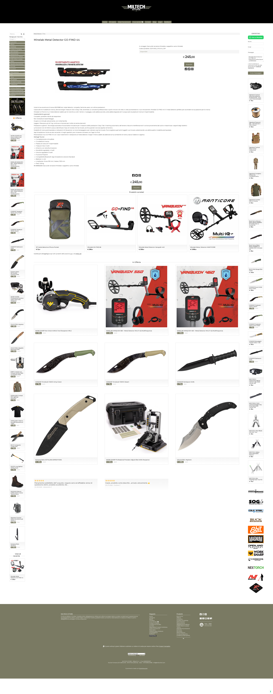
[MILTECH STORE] (136, 8)
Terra (12, 77)
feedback (167, 22)
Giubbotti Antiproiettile (16, 90)
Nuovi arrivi (13, 42)
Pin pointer (14, 79)
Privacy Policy (153, 635)
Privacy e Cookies (154, 623)
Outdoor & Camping (16, 49)
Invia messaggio (255, 73)
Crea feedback (153, 632)
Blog (154, 22)
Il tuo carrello (137, 22)
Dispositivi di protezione (16, 64)
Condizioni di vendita (155, 624)
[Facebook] (201, 614)
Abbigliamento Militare (16, 56)
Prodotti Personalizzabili (17, 92)
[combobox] (17, 39)
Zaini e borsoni (14, 51)
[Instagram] (203, 614)
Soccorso (12, 66)
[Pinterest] (206, 614)
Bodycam (12, 95)
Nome (249, 41)
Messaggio (251, 52)
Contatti (148, 22)
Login (160, 22)
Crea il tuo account (124, 22)
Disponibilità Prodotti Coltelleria (158, 627)
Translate (142, 655)
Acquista (189, 64)
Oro (44, 33)
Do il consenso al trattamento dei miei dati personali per (255, 66)
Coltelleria (13, 47)
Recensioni (152, 630)
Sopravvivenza (14, 54)
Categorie (152, 617)
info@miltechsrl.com (159, 662)
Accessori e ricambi (16, 82)
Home (105, 22)
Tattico (12, 61)
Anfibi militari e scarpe (16, 59)
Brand (151, 619)
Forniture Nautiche (15, 88)
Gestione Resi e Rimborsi (156, 631)
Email (249, 47)
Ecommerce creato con (136, 668)
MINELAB (78, 254)
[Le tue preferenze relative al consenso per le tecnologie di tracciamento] (270, 691)
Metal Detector (38, 33)
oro (71, 254)
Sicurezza (13, 68)
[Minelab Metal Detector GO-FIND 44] (84, 76)
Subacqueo (14, 84)
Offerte (12, 44)
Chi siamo (112, 22)
